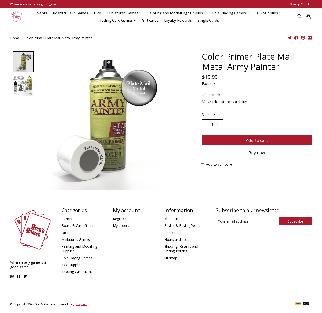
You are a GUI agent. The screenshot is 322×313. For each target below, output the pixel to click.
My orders (121, 225)
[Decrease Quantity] (207, 124)
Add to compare (219, 164)
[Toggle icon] (299, 17)
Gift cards (150, 20)
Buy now (256, 153)
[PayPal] (298, 304)
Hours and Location (179, 239)
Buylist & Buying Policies (183, 225)
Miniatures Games (76, 239)
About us (171, 218)
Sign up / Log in (300, 4)
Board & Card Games (70, 13)
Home (15, 37)
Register (119, 218)
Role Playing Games (77, 257)
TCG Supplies (72, 264)
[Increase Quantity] (217, 124)
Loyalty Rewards (178, 20)
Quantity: (209, 114)
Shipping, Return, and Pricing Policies (181, 248)
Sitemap (170, 257)
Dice (97, 13)
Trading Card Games (78, 271)
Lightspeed (80, 304)
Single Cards (208, 20)
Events (41, 13)
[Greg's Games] (16, 16)
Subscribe (295, 221)
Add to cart (257, 140)
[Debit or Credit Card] (306, 304)
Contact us (172, 232)
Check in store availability (227, 101)
